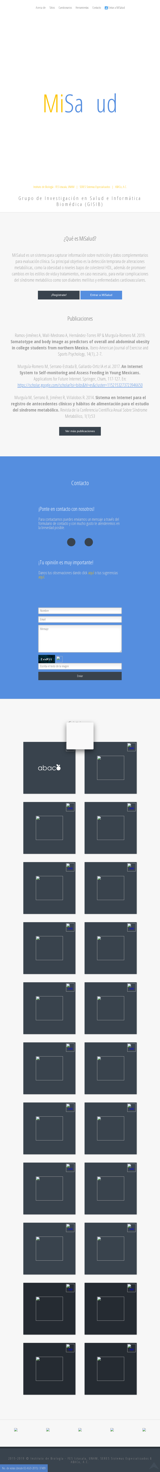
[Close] (93, 722)
